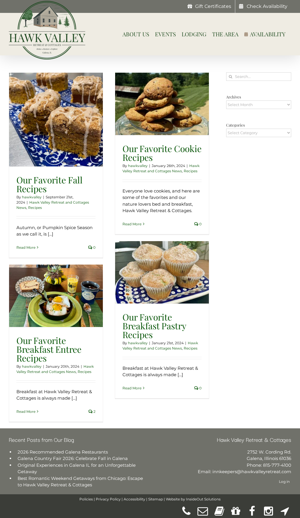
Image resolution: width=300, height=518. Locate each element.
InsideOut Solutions (203, 499)
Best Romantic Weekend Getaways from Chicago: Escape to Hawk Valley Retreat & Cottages (80, 482)
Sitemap (155, 499)
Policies (86, 499)
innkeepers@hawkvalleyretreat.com (251, 471)
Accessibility (134, 499)
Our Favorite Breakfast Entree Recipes (48, 349)
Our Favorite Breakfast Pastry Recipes (154, 325)
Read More (25, 247)
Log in (284, 481)
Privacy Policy (108, 499)
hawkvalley (32, 197)
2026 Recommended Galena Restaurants (63, 452)
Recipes (35, 207)
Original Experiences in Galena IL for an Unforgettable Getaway (77, 468)
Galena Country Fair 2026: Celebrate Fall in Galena (73, 458)
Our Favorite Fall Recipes (49, 184)
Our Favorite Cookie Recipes (162, 153)
